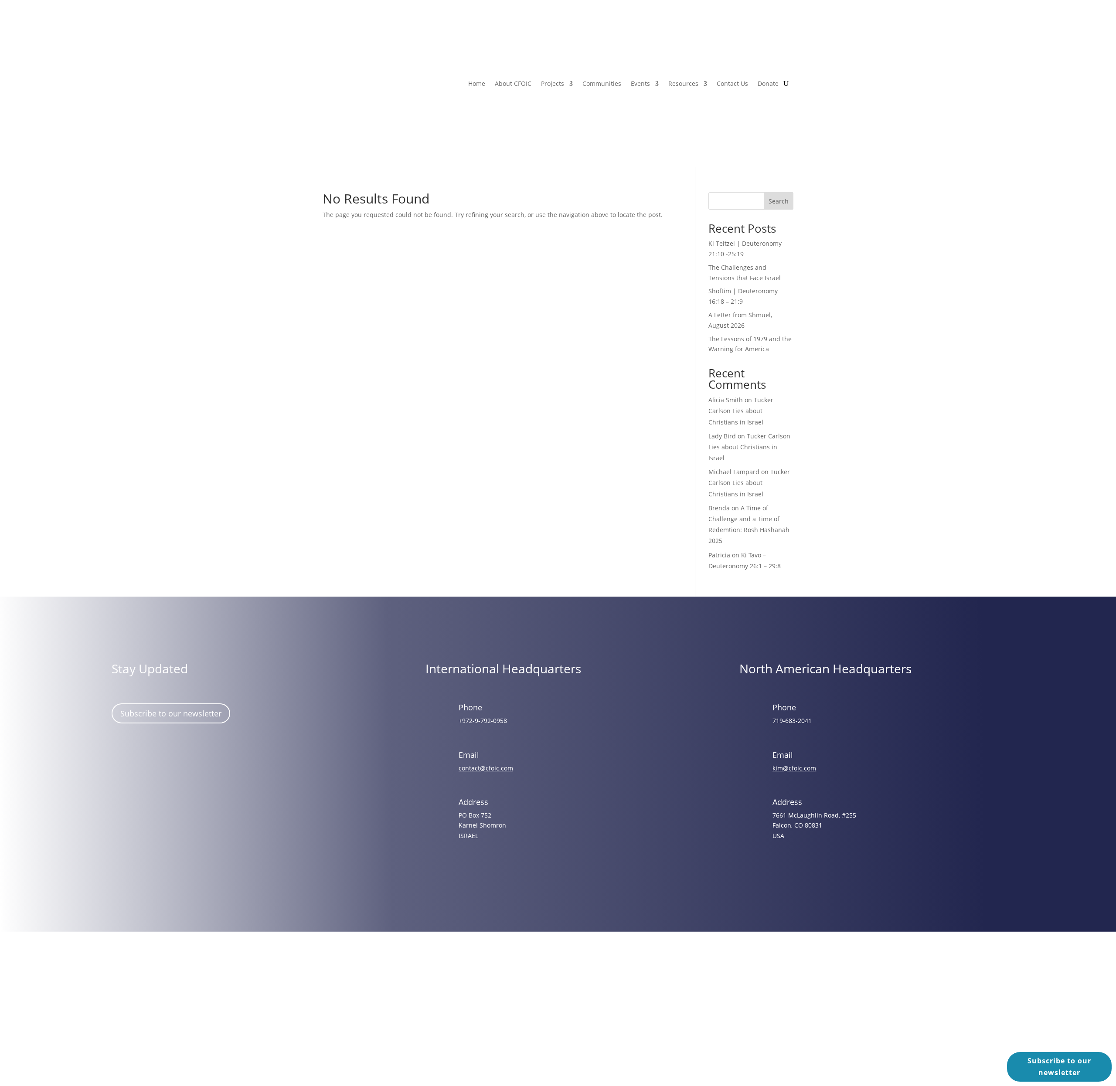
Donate (768, 83)
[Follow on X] (173, 759)
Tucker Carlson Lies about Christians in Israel (740, 411)
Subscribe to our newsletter (170, 713)
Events (640, 83)
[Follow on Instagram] (148, 759)
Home (476, 83)
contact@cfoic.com (486, 768)
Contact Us (732, 83)
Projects (552, 83)
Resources (683, 83)
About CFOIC (513, 83)
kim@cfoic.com (794, 768)
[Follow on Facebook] (122, 759)
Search (779, 201)
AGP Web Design (570, 1014)
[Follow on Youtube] (198, 759)
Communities (601, 83)
